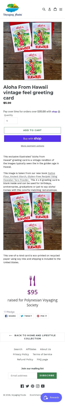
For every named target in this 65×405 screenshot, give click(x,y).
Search (18, 349)
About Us (45, 349)
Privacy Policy (21, 354)
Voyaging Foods (18, 395)
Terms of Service (42, 354)
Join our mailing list (32, 368)
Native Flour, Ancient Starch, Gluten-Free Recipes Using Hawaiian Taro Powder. (30, 176)
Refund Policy (25, 359)
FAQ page (42, 359)
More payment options (32, 146)
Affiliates (31, 349)
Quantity (8, 115)
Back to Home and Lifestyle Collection (35, 337)
